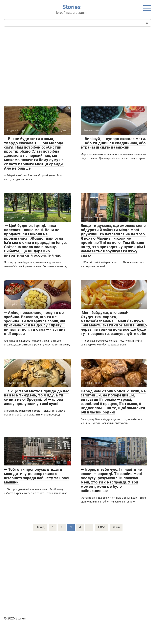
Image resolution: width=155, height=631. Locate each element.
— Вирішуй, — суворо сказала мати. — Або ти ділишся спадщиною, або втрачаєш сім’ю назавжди (113, 143)
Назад (40, 527)
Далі (116, 527)
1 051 (101, 527)
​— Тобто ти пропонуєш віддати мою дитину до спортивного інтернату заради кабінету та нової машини (36, 475)
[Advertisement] (77, 66)
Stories (71, 7)
